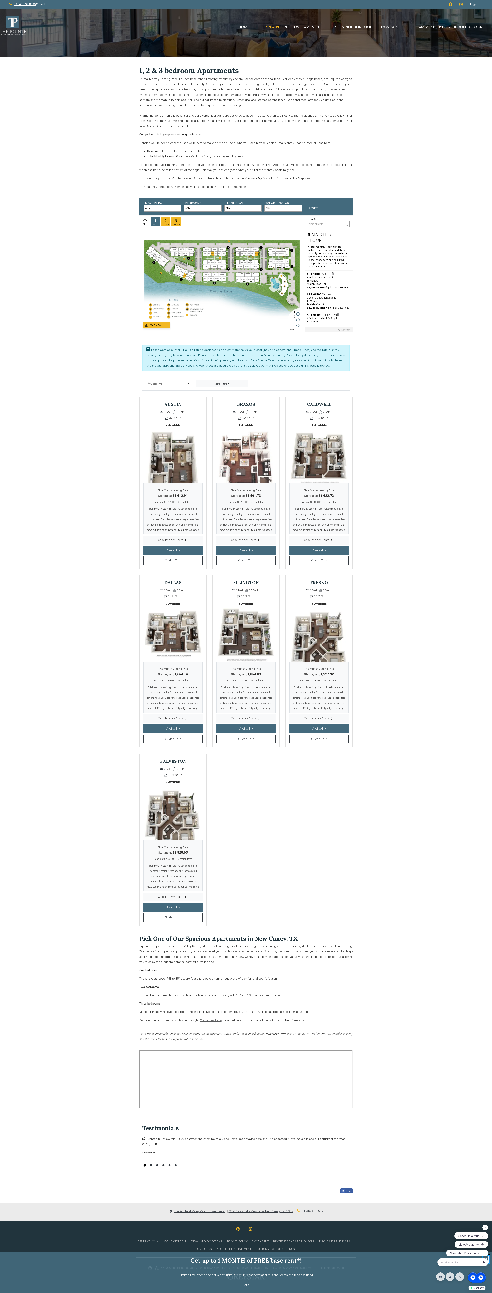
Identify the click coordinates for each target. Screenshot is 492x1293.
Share (349, 1191)
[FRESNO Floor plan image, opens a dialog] (319, 633)
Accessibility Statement (235, 1249)
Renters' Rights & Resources (294, 1241)
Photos (291, 27)
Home (244, 27)
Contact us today (211, 1020)
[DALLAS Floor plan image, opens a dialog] (173, 633)
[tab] (144, 1165)
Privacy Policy (238, 1241)
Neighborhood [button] (358, 27)
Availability (180, 550)
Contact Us (203, 1249)
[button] (475, 4)
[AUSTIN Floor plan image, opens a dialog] (173, 454)
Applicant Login (175, 1241)
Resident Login (149, 1241)
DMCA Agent (261, 1241)
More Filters (221, 383)
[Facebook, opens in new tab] (241, 1229)
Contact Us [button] (393, 27)
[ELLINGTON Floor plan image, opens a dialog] (246, 633)
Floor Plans (266, 27)
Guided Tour (180, 560)
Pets (332, 27)
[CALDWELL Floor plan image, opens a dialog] (319, 454)
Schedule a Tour (465, 27)
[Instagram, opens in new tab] (253, 1229)
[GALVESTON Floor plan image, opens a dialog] (173, 811)
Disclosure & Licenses (335, 1241)
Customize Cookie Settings (275, 1249)
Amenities (314, 27)
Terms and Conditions (207, 1241)
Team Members (428, 27)
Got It (246, 1284)
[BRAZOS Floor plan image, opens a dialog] (246, 454)
